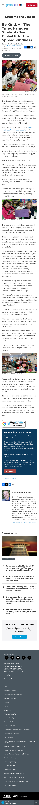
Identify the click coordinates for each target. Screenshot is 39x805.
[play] (3, 803)
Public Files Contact (9, 671)
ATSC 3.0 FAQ (19, 671)
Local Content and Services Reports (16, 781)
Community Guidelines (11, 733)
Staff (5, 687)
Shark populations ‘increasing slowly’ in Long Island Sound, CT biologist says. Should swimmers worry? (20, 600)
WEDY (20, 668)
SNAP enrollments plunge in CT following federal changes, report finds (21, 612)
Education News (10, 479)
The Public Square (10, 785)
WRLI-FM (22, 670)
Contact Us (7, 706)
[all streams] (36, 802)
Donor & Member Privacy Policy (14, 746)
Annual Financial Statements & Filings (16, 754)
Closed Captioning (10, 762)
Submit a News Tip (10, 714)
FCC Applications (9, 766)
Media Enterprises (10, 698)
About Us (7, 675)
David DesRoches (13, 46)
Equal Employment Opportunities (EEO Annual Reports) (19, 742)
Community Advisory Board (13, 694)
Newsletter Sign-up (10, 718)
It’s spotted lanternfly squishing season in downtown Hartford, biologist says (20, 578)
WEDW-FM (7, 670)
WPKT (17, 670)
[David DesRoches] (6, 495)
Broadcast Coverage (10, 758)
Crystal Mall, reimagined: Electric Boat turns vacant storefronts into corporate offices (21, 589)
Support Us (7, 710)
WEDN (10, 668)
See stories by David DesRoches (24, 522)
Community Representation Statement (17, 730)
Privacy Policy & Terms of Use (13, 750)
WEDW (15, 668)
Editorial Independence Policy (14, 773)
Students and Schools (20, 16)
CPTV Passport (9, 737)
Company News (9, 679)
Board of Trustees (10, 691)
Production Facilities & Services (14, 777)
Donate (33, 5)
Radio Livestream (9, 726)
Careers (6, 702)
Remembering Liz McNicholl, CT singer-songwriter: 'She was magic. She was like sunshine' (20, 568)
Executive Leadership (11, 683)
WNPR (13, 670)
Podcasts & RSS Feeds (11, 722)
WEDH (6, 668)
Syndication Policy (10, 769)
